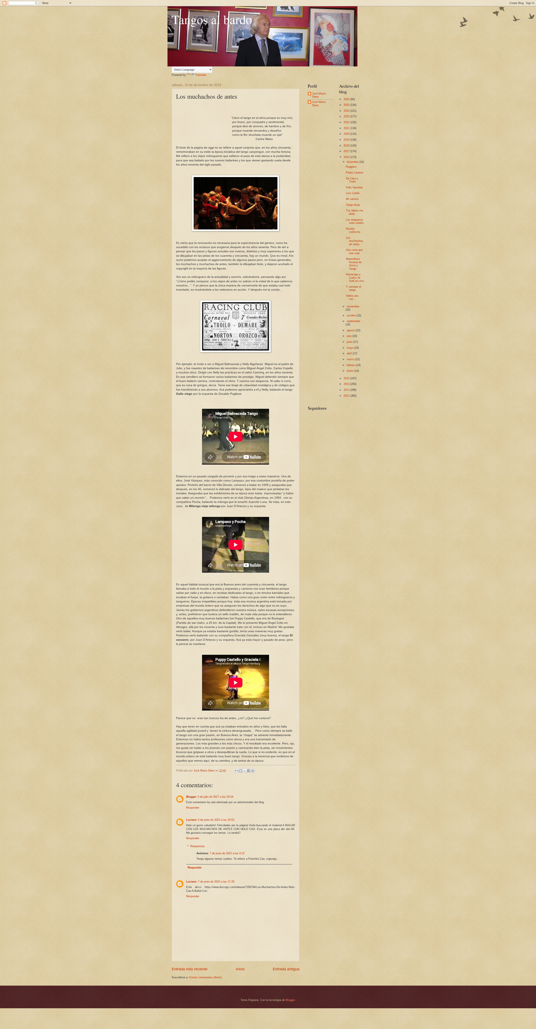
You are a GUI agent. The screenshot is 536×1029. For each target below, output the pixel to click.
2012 (347, 395)
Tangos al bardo (212, 19)
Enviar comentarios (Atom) (205, 977)
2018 (347, 145)
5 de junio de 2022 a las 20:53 (216, 819)
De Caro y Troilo (352, 180)
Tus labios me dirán (354, 212)
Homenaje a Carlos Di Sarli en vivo (355, 277)
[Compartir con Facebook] (249, 771)
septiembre (353, 321)
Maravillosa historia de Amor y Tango (354, 263)
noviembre (353, 306)
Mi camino (352, 199)
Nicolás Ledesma (353, 230)
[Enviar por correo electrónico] (237, 771)
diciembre (353, 161)
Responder (192, 807)
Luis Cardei (352, 193)
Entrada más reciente (189, 969)
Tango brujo (353, 204)
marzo (351, 359)
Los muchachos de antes (354, 241)
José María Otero (319, 95)
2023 (347, 116)
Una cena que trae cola (354, 251)
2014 (347, 384)
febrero (351, 365)
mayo (350, 347)
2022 (347, 122)
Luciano (191, 819)
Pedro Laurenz (354, 172)
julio (349, 336)
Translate (200, 74)
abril (350, 353)
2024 (347, 110)
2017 (347, 151)
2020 (347, 133)
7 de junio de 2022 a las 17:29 (216, 881)
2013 (347, 389)
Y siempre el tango (353, 288)
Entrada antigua (286, 969)
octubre (352, 315)
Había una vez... (352, 297)
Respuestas (197, 846)
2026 (347, 99)
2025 (347, 104)
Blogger (191, 796)
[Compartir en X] (245, 771)
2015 (347, 378)
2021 (347, 128)
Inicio (240, 969)
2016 (347, 157)
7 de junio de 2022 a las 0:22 (227, 853)
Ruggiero (351, 166)
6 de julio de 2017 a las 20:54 (215, 796)
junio (350, 341)
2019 (347, 139)
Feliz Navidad (354, 187)
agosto (351, 330)
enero (350, 370)
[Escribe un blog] (241, 771)
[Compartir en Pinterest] (253, 771)
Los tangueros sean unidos (355, 221)
